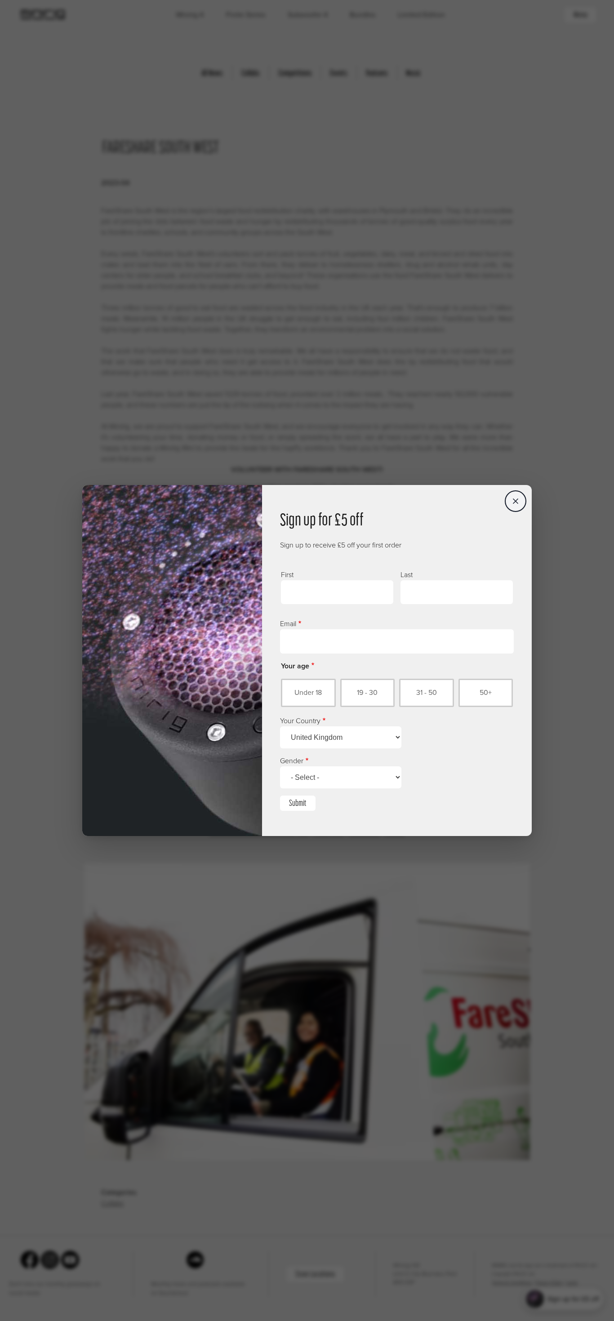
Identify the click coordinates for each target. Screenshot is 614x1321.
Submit (298, 803)
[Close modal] (516, 501)
